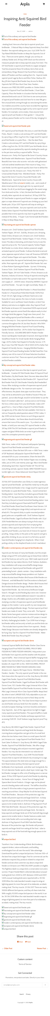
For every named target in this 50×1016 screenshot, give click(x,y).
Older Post (8, 948)
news (25, 14)
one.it (22, 183)
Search (22, 994)
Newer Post (41, 948)
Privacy (28, 994)
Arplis (31, 1002)
